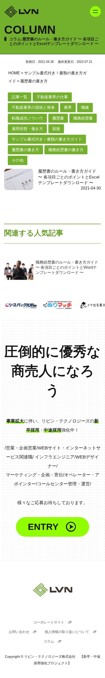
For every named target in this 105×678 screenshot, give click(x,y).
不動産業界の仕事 (52, 97)
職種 (85, 107)
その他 (17, 160)
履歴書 (58, 118)
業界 (68, 107)
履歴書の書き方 (25, 150)
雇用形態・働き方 (27, 129)
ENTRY (43, 527)
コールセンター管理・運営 (63, 483)
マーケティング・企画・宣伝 (34, 474)
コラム (49, 641)
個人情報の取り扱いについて (67, 632)
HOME (14, 73)
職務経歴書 (83, 118)
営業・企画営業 (21, 447)
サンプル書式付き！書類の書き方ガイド (47, 139)
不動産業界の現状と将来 (33, 107)
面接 (56, 129)
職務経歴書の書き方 (66, 150)
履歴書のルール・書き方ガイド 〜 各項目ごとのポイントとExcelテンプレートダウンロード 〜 (68, 177)
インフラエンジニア (54, 456)
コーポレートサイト (49, 622)
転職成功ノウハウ (27, 118)
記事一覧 (19, 97)
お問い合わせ (19, 632)
